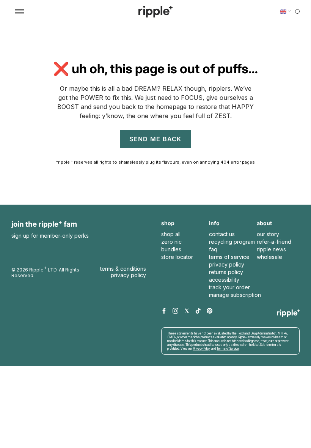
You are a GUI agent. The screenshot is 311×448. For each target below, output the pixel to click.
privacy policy (226, 264)
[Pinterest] (209, 311)
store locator (177, 257)
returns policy (226, 272)
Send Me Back (155, 139)
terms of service (229, 257)
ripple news (271, 249)
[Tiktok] (198, 311)
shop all (171, 234)
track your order (229, 287)
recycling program (232, 241)
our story (268, 234)
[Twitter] (187, 311)
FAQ (213, 249)
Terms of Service (271, 343)
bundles (171, 249)
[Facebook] (164, 311)
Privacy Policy (128, 275)
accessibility (224, 279)
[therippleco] (155, 11)
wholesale (269, 257)
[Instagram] (175, 311)
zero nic (171, 241)
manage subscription (235, 295)
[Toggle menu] (19, 11)
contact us (222, 234)
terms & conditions (123, 268)
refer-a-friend (274, 241)
